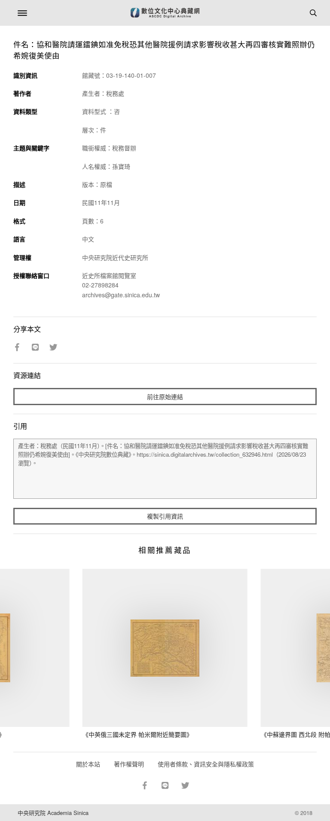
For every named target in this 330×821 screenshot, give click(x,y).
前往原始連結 (165, 396)
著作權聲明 (129, 764)
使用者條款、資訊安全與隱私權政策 (206, 764)
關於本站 (88, 764)
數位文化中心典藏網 (165, 13)
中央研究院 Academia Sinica (53, 813)
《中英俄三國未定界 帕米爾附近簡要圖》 (137, 734)
